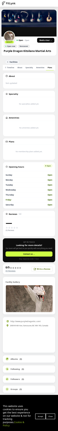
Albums (14, 359)
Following (15, 369)
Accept (40, 416)
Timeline (10, 67)
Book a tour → (46, 40)
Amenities (40, 67)
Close (50, 416)
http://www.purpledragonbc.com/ (25, 321)
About (19, 67)
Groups (14, 389)
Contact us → (29, 254)
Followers (15, 379)
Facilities (13, 62)
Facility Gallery (13, 282)
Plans (50, 67)
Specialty (29, 67)
